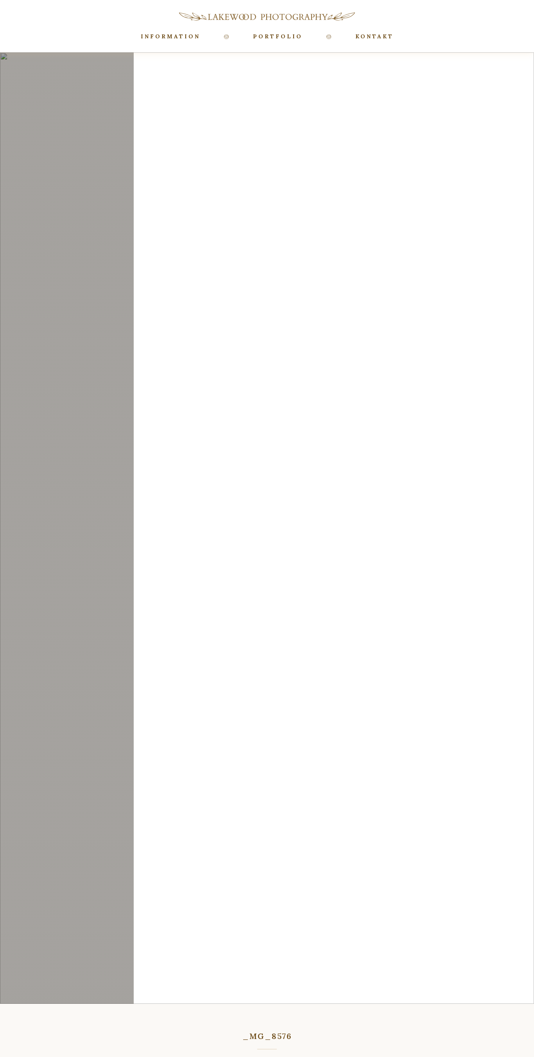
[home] (267, 16)
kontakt (374, 36)
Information (170, 36)
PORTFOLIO (278, 36)
